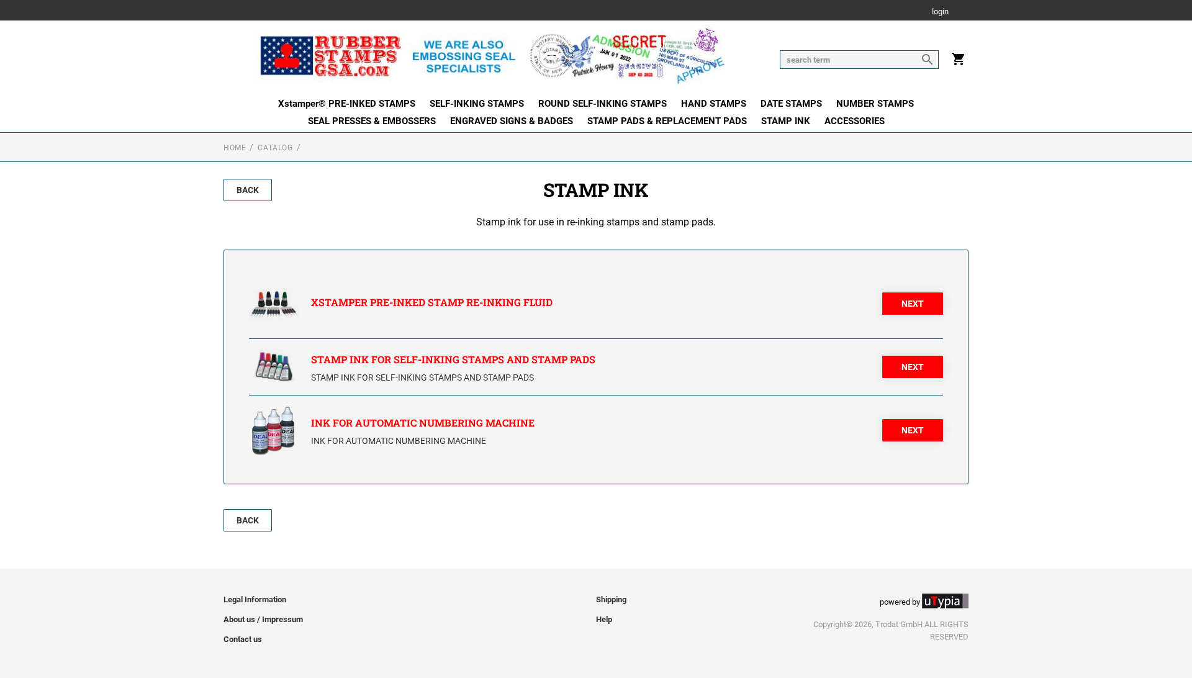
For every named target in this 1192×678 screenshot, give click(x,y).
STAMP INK (785, 121)
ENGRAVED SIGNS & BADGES (511, 121)
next (912, 304)
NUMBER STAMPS (875, 103)
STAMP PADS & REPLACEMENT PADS (667, 121)
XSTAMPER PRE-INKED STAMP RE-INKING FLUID (432, 302)
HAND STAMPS (713, 103)
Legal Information (255, 599)
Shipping (611, 599)
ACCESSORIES (854, 121)
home (235, 147)
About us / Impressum (263, 619)
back (248, 190)
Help (604, 619)
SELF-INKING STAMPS (477, 103)
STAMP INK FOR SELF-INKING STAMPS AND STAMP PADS (453, 359)
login (940, 12)
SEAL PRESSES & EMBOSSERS (372, 121)
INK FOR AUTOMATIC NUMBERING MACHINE (423, 422)
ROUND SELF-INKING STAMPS (602, 103)
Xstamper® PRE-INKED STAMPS (346, 103)
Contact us (243, 639)
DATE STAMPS (791, 103)
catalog (275, 147)
